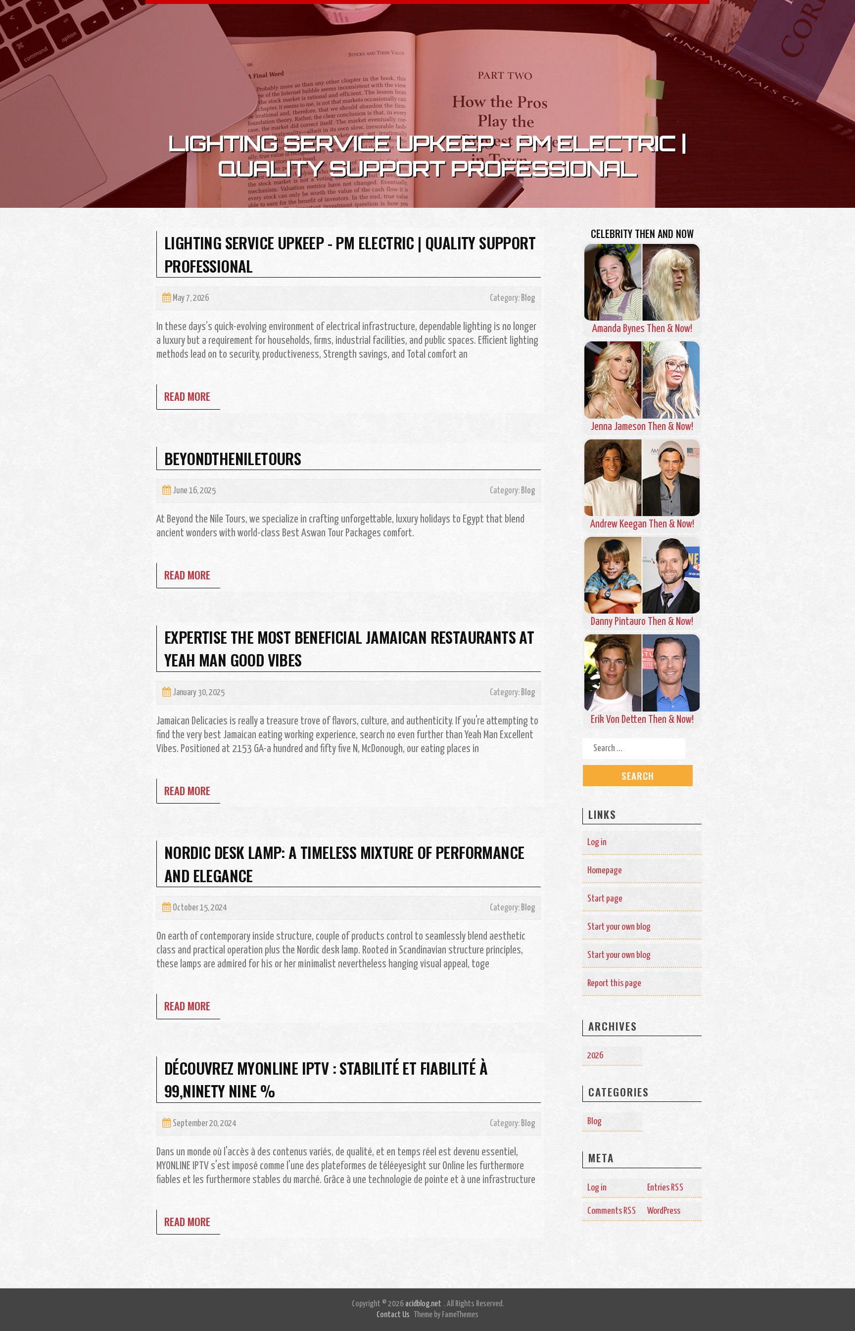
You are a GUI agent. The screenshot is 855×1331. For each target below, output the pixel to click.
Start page (604, 898)
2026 (595, 1055)
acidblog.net (423, 1304)
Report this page (614, 983)
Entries (665, 1187)
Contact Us (393, 1315)
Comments (611, 1211)
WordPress (663, 1211)
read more (187, 396)
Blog (528, 298)
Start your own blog (619, 927)
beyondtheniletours (232, 458)
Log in (597, 842)
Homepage (604, 870)
